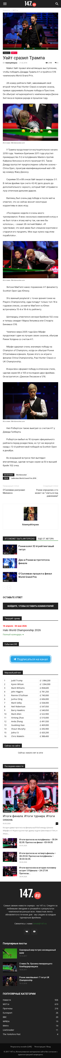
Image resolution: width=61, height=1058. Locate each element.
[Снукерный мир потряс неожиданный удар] (10, 953)
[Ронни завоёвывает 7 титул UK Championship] (10, 981)
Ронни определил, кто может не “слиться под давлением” (46, 493)
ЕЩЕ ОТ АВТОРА (46, 539)
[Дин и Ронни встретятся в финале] (10, 563)
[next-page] (9, 587)
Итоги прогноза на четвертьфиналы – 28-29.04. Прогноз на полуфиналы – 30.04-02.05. (37, 856)
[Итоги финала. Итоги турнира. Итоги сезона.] (30, 792)
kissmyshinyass (11, 63)
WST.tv (15, 10)
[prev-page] (4, 587)
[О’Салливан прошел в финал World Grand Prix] (10, 577)
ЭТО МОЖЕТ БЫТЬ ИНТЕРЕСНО (20, 539)
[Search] (57, 4)
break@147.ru (40, 923)
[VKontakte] (27, 931)
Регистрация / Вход (42, 1046)
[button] (4, 4)
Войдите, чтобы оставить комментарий (30, 606)
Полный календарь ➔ (13, 634)
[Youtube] (34, 931)
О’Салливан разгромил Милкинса (14, 491)
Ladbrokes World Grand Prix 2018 (23, 478)
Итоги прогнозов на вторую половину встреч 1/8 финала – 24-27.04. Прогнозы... (37, 871)
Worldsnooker (21, 475)
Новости (6, 10)
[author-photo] (30, 520)
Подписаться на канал (32, 659)
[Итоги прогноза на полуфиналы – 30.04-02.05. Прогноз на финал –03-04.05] (10, 843)
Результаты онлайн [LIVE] (21, 1046)
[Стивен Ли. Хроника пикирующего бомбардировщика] (10, 967)
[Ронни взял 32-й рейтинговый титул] (10, 549)
